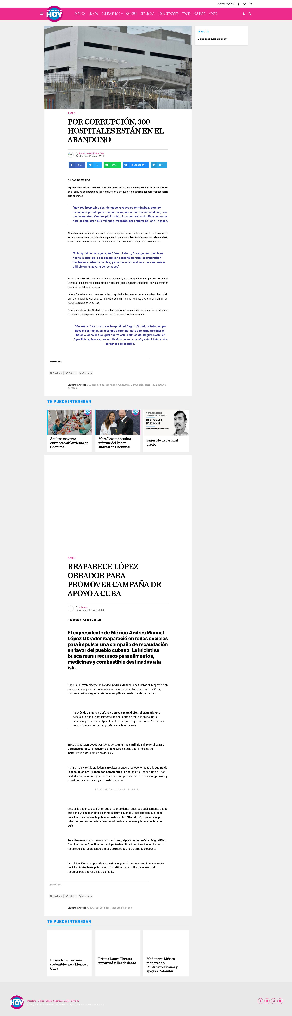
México (41, 1001)
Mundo (49, 1001)
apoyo (99, 908)
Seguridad (58, 1001)
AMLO (90, 908)
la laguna (160, 384)
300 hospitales (95, 384)
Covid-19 (75, 1001)
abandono (111, 384)
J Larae (83, 607)
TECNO (186, 14)
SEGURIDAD (147, 14)
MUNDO (93, 14)
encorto (149, 384)
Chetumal (123, 384)
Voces (67, 1001)
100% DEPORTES (168, 14)
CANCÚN (131, 14)
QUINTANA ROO (111, 14)
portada (72, 388)
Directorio (31, 1001)
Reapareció (117, 908)
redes (128, 908)
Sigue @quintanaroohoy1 (213, 38)
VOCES (213, 14)
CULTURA (199, 14)
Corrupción (137, 384)
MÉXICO (80, 14)
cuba (107, 908)
